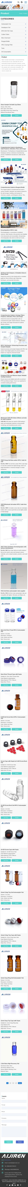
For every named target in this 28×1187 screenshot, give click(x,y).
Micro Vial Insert (5, 38)
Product (25, 13)
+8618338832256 (14, 1169)
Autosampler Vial (6, 24)
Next (20, 1083)
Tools (2, 48)
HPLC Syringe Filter (7, 44)
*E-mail (3, 1105)
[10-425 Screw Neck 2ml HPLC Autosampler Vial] (14, 790)
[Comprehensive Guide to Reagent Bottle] (14, 175)
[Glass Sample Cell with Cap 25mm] (14, 90)
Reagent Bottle (5, 41)
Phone (3, 1111)
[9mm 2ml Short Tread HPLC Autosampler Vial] (14, 615)
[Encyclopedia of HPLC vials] (14, 215)
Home (20, 13)
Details (16, 115)
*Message (4, 1124)
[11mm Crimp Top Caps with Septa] (14, 920)
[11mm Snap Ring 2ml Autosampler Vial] (14, 963)
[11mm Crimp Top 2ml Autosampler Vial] (14, 877)
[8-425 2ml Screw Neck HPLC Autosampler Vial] (14, 702)
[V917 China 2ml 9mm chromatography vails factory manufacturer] (14, 532)
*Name (3, 1098)
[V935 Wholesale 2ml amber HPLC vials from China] (14, 489)
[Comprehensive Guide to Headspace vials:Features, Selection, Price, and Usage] (14, 132)
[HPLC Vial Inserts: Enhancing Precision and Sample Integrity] (14, 337)
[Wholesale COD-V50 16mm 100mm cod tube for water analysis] (14, 403)
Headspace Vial (5, 27)
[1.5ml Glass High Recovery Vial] (14, 1049)
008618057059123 (11, 1166)
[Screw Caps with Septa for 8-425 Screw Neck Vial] (14, 746)
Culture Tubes (5, 34)
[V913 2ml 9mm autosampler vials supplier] (14, 576)
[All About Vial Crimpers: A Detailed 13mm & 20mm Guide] (14, 258)
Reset (19, 1142)
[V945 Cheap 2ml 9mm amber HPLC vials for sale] (14, 445)
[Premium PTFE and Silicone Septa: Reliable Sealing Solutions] (14, 367)
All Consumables (6, 51)
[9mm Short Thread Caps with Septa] (14, 659)
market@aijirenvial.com (14, 1162)
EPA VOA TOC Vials (7, 31)
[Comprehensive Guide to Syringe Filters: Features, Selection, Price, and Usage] (14, 300)
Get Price (6, 115)
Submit (8, 1142)
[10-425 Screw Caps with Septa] (14, 835)
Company (4, 1118)
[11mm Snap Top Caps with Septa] (14, 1006)
